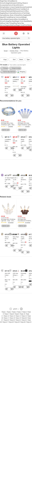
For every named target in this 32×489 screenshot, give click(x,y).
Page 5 (24, 312)
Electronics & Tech (20, 13)
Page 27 (5, 322)
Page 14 (18, 316)
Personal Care (18, 9)
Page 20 (24, 318)
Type (28, 59)
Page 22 (6, 320)
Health (11, 11)
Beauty (12, 9)
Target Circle (20, 25)
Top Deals (12, 21)
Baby (8, 9)
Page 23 (12, 320)
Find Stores (27, 25)
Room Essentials (22, 143)
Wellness (16, 11)
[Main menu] (4, 33)
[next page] (21, 308)
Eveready (22, 277)
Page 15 (24, 316)
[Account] (24, 33)
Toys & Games (9, 13)
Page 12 (6, 316)
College (6, 3)
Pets (7, 11)
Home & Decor (12, 5)
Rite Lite (14, 150)
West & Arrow (6, 181)
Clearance (11, 19)
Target (6, 51)
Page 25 (24, 320)
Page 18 (12, 318)
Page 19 (18, 318)
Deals (6, 19)
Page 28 (11, 322)
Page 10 (22, 314)
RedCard (13, 25)
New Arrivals (19, 19)
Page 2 (9, 312)
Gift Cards (6, 17)
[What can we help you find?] (16, 38)
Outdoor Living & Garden (12, 7)
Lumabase (14, 83)
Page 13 (12, 316)
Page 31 (29, 322)
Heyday (21, 240)
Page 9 (17, 314)
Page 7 (6, 314)
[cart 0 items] (28, 33)
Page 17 (6, 318)
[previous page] (10, 308)
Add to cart (5, 130)
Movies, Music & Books (12, 15)
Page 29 (17, 322)
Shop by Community (16, 17)
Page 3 (14, 312)
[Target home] (16, 33)
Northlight (6, 90)
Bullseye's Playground (29, 181)
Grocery (22, 7)
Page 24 (18, 320)
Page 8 (12, 314)
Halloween (12, 3)
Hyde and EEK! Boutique (29, 277)
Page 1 (4, 312)
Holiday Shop (14, 51)
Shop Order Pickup (8, 23)
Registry (7, 25)
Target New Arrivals (6, 1)
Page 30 (23, 322)
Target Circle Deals (21, 21)
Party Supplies (24, 15)
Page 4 (19, 312)
